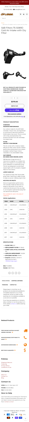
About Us (3, 374)
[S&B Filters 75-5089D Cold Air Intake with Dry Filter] (14, 56)
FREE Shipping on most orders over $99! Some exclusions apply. (14, 2)
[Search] (26, 18)
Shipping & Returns (6, 362)
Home (2, 22)
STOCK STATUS (6, 280)
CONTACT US (13, 284)
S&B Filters (11, 268)
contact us (14, 303)
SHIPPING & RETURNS (17, 280)
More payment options (14, 114)
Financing (4, 364)
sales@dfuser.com (20, 9)
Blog (2, 378)
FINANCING (5, 284)
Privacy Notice (5, 365)
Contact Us (4, 376)
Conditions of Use (6, 367)
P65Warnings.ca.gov (11, 261)
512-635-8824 (9, 9)
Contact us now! (9, 401)
